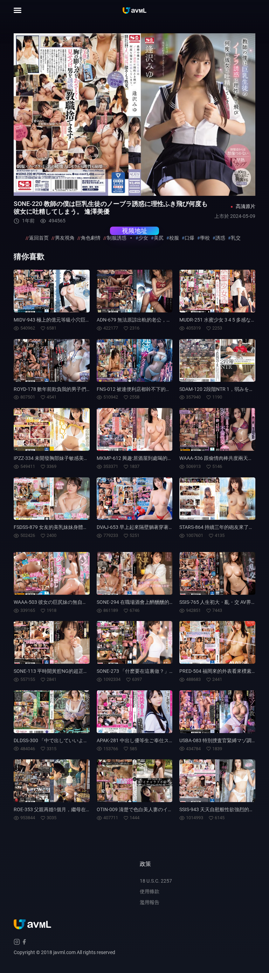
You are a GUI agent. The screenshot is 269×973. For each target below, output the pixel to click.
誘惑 (220, 238)
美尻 (159, 238)
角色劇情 (91, 238)
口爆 (189, 238)
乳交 (236, 238)
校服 (174, 238)
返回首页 (39, 238)
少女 (143, 238)
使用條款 (149, 891)
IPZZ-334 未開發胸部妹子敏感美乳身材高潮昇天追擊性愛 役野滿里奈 (88, 458)
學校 (205, 238)
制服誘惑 (116, 238)
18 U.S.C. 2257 (156, 881)
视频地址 (134, 230)
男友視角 (65, 238)
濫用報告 (149, 902)
